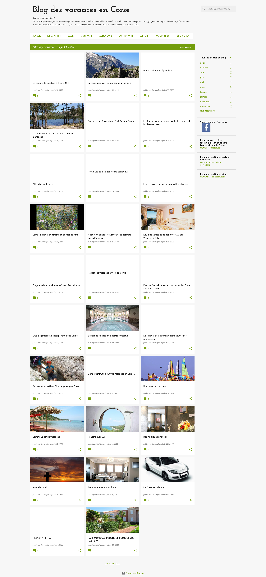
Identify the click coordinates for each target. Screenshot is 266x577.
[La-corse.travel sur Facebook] (206, 131)
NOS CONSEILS (162, 36)
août (202, 63)
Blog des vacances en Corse (81, 10)
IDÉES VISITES (54, 36)
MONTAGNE (86, 36)
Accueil (37, 36)
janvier (203, 97)
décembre (205, 101)
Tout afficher (186, 47)
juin (202, 77)
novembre (205, 106)
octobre (204, 67)
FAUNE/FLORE (105, 36)
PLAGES (71, 36)
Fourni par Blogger (134, 573)
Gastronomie (125, 36)
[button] (79, 96)
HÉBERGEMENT (183, 36)
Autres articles (112, 564)
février (203, 92)
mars (202, 87)
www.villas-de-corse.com (212, 177)
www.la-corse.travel (210, 148)
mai (202, 82)
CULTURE (144, 36)
